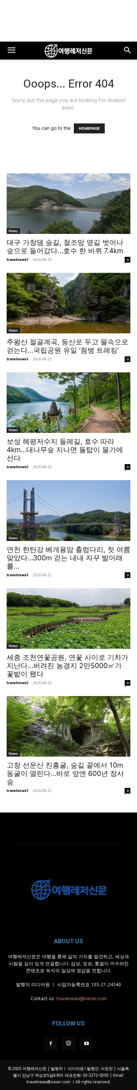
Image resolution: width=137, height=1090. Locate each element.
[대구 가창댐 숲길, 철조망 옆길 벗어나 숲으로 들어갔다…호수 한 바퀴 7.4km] (68, 203)
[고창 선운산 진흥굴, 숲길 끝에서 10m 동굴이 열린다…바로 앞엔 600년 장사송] (68, 726)
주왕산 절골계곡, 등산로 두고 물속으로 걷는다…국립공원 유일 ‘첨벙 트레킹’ (67, 346)
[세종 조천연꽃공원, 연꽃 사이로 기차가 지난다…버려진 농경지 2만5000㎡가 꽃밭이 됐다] (68, 618)
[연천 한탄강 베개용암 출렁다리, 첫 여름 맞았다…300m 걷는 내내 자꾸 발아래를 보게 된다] (68, 510)
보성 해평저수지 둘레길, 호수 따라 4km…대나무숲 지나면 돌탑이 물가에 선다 (65, 449)
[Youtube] (86, 1043)
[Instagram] (68, 1043)
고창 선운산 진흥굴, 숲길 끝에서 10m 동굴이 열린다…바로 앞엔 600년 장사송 (65, 773)
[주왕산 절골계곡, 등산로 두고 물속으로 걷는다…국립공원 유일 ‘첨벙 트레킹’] (68, 303)
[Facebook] (50, 1043)
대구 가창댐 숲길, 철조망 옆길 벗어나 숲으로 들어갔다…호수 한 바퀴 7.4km (65, 246)
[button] (11, 51)
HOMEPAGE (89, 128)
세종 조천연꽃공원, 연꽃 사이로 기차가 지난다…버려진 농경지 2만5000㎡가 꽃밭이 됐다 (67, 665)
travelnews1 (17, 259)
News (13, 231)
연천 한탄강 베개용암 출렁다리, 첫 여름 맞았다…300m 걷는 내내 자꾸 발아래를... (68, 557)
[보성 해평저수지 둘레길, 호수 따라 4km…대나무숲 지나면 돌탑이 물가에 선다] (68, 402)
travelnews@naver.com (81, 998)
